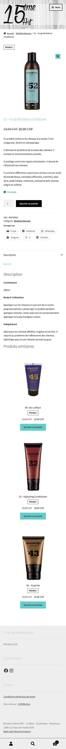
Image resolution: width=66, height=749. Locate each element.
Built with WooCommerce (17, 731)
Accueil (10, 33)
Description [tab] (10, 254)
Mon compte (11, 744)
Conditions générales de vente (19, 696)
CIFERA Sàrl (24, 704)
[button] (57, 56)
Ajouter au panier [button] (33, 427)
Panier (51, 741)
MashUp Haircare (23, 33)
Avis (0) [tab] (7, 263)
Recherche (33, 744)
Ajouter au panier (28, 203)
